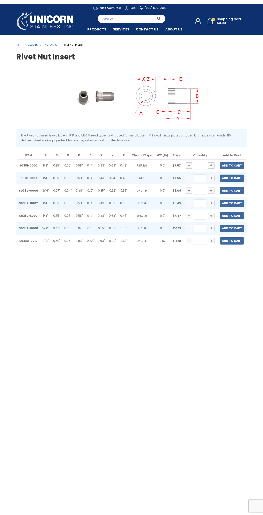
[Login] (199, 21)
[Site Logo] (45, 21)
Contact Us (147, 29)
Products (96, 29)
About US (173, 29)
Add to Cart (232, 165)
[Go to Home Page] (17, 44)
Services (121, 29)
